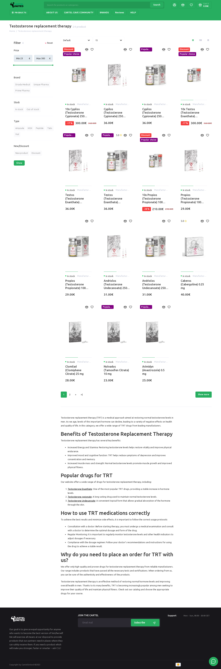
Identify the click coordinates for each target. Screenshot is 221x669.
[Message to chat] (213, 661)
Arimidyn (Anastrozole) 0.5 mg (153, 370)
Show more (203, 394)
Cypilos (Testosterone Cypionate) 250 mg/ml (113, 113)
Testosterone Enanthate (80, 489)
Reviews (119, 12)
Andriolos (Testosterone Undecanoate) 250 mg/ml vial (154, 284)
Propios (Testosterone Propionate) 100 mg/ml (191, 198)
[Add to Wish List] (92, 49)
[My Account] (174, 5)
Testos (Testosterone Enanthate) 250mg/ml (74, 198)
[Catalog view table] (208, 40)
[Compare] (183, 5)
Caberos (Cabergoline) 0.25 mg (192, 284)
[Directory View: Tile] (192, 40)
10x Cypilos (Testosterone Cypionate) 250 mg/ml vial (74, 113)
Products (20, 12)
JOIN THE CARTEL (88, 615)
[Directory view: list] (200, 40)
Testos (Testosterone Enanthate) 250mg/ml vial (113, 198)
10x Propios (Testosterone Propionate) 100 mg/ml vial (152, 198)
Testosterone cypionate (80, 496)
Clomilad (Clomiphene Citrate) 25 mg (74, 370)
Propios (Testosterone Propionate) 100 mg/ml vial (75, 284)
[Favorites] (191, 5)
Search (156, 5)
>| (82, 394)
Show (19, 163)
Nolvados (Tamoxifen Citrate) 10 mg (116, 370)
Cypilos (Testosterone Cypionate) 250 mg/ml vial (151, 113)
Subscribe (139, 622)
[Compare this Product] (87, 49)
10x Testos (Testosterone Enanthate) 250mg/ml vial (190, 113)
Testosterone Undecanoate (81, 500)
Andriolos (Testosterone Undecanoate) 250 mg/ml (115, 284)
